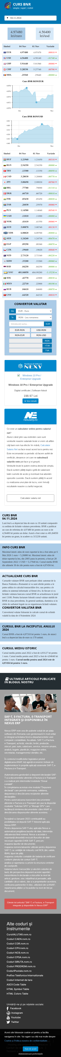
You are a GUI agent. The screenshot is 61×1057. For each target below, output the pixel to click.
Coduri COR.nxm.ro (18, 943)
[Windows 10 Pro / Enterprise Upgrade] (30, 377)
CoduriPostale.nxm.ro (19, 970)
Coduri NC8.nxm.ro (18, 952)
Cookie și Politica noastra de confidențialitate (25, 1040)
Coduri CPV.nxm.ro (17, 948)
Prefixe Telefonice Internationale (25, 975)
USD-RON (41, 330)
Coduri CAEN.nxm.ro (18, 939)
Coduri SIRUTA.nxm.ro (19, 961)
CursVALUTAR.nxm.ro (19, 934)
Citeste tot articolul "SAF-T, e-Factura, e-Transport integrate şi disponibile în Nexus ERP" (30, 904)
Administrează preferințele (30, 1053)
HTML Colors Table (17, 993)
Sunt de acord (30, 1049)
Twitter (14, 1021)
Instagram (16, 1012)
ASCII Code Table (16, 984)
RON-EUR (20, 335)
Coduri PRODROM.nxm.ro (21, 966)
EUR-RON (20, 330)
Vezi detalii (31, 401)
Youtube (15, 1017)
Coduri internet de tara (19, 979)
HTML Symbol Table (18, 989)
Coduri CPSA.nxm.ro (18, 957)
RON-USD (41, 335)
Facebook (14, 1008)
